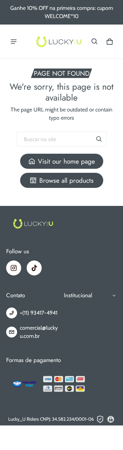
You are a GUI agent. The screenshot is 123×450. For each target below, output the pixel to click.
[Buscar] (99, 139)
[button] (94, 41)
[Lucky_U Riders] (59, 41)
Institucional (78, 295)
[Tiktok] (34, 267)
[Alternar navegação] (13, 41)
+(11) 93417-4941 (38, 313)
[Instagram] (13, 267)
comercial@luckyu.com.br (39, 332)
